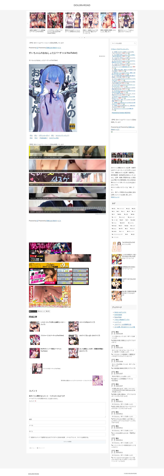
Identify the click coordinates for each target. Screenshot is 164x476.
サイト (31, 431)
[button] (134, 43)
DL (31, 135)
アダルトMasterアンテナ (121, 319)
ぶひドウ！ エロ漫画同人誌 (122, 324)
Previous (28, 23)
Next (136, 23)
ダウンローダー (44, 135)
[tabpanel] (37, 23)
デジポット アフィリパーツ (100, 213)
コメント (32, 401)
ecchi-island (118, 314)
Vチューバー (34, 311)
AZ (37, 47)
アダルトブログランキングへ (120, 49)
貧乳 (48, 311)
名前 (30, 419)
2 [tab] (82, 37)
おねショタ (42, 311)
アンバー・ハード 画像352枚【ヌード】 (123, 66)
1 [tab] (79, 37)
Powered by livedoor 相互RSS (121, 112)
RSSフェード (115, 197)
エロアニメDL (54, 138)
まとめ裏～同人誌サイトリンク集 (124, 327)
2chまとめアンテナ (120, 312)
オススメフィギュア (62, 135)
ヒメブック (117, 322)
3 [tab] (84, 37)
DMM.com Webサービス (53, 47)
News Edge (118, 317)
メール (31, 425)
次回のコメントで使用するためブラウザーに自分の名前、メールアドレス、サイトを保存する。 (60, 437)
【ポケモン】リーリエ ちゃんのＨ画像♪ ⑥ (123, 108)
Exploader (43, 138)
